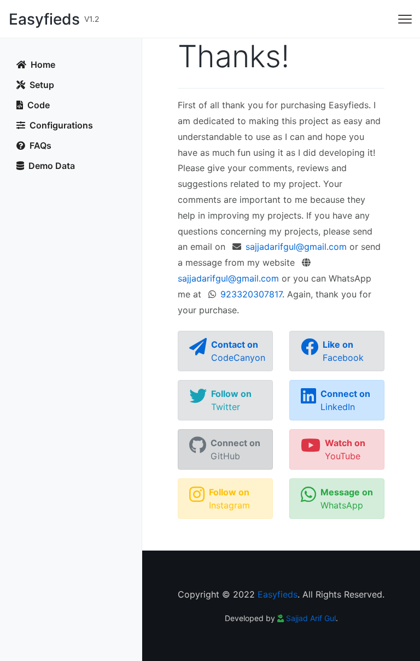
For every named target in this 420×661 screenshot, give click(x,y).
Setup (40, 84)
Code (37, 105)
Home (41, 64)
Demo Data (50, 165)
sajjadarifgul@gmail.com (296, 246)
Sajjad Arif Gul (311, 618)
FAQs (39, 145)
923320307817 (251, 294)
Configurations (60, 125)
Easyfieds (278, 594)
